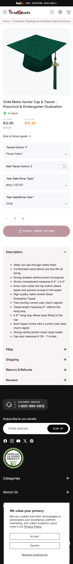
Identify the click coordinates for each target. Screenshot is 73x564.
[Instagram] (12, 441)
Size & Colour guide (15, 136)
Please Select (14, 153)
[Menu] (5, 12)
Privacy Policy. (33, 526)
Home (6, 21)
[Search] (52, 12)
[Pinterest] (31, 441)
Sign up (58, 428)
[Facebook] (5, 441)
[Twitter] (25, 441)
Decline (34, 545)
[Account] (60, 12)
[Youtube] (18, 441)
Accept (34, 536)
